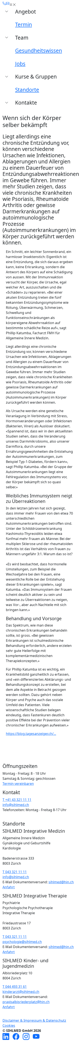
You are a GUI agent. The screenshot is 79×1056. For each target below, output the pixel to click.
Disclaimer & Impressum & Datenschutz (34, 1020)
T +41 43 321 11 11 (17, 799)
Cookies (9, 1025)
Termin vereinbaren (18, 783)
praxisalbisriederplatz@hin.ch (26, 1001)
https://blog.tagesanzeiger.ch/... (31, 733)
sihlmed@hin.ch (61, 882)
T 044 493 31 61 (15, 986)
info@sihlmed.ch (16, 804)
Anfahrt (9, 887)
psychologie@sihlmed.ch (22, 941)
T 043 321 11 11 (15, 872)
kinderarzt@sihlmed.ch (21, 991)
